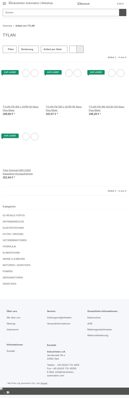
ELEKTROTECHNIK (13, 227)
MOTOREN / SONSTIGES (16, 265)
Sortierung (27, 49)
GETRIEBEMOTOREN (15, 240)
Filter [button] (10, 49)
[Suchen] (122, 12)
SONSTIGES (9, 283)
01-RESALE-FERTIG (14, 215)
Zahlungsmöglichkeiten (59, 317)
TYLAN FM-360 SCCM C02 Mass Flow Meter (106, 108)
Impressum (13, 329)
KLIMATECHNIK (11, 252)
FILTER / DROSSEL (13, 234)
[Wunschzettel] (106, 3)
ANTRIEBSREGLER (13, 221)
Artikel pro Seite (53, 49)
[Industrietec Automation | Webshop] (31, 3)
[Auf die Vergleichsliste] (26, 73)
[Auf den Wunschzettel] (34, 73)
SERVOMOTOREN (13, 277)
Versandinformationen (58, 323)
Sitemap (11, 323)
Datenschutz (94, 317)
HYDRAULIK (9, 246)
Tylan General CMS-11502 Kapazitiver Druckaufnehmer (18, 172)
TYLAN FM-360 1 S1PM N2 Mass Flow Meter (20, 108)
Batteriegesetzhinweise (99, 329)
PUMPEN (8, 271)
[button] (99, 3)
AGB (89, 323)
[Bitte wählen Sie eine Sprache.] (85, 3)
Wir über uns (13, 317)
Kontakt (11, 351)
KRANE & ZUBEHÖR (14, 259)
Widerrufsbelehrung (97, 335)
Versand (43, 383)
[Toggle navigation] (4, 2)
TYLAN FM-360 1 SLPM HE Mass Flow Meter (64, 108)
